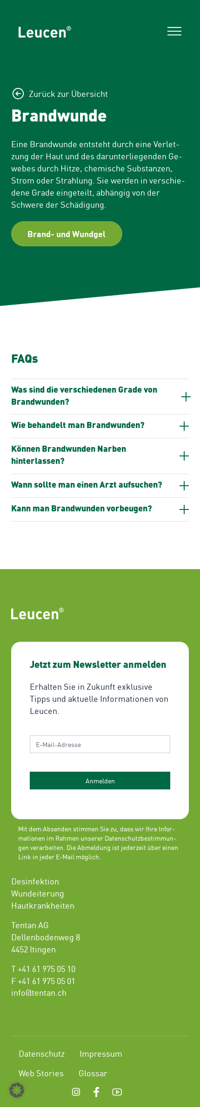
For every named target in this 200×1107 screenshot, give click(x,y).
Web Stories (41, 1072)
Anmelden (100, 780)
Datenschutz (42, 1053)
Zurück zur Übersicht (68, 93)
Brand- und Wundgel (66, 233)
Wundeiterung (37, 893)
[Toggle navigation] (174, 32)
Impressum (101, 1053)
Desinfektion (35, 881)
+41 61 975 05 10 (46, 968)
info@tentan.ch (39, 992)
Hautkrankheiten (42, 905)
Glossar (93, 1072)
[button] (16, 1090)
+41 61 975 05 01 (46, 980)
